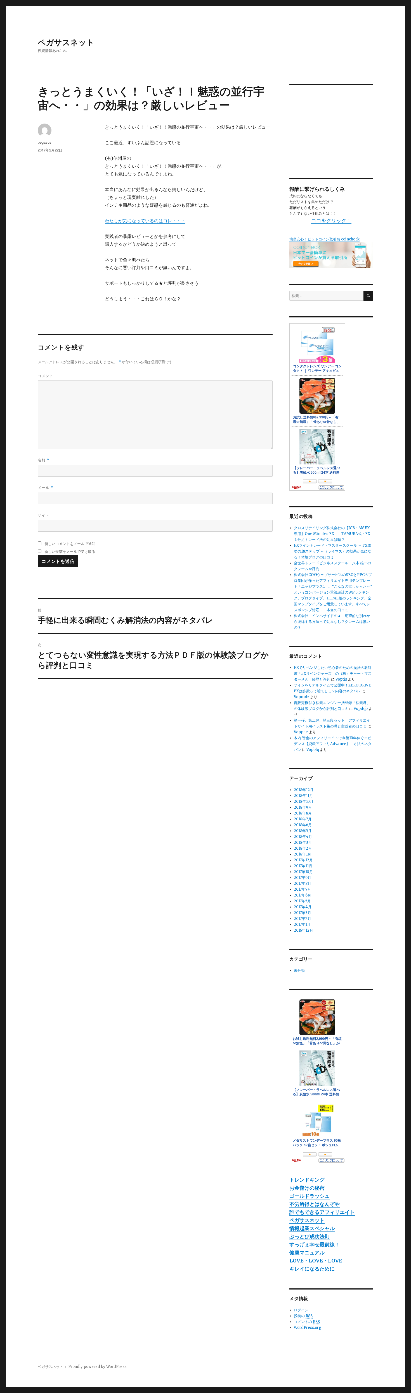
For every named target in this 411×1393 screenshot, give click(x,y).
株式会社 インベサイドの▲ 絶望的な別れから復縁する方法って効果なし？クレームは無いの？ (332, 621)
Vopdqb (361, 708)
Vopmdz (301, 697)
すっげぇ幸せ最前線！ (314, 1244)
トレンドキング (307, 1180)
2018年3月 (303, 842)
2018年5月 (302, 830)
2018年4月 (303, 836)
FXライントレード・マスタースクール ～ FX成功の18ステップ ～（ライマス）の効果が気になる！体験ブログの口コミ (332, 551)
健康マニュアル (307, 1252)
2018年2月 (303, 848)
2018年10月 (303, 801)
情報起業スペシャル (312, 1228)
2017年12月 (303, 860)
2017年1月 (302, 924)
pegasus (44, 142)
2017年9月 (302, 877)
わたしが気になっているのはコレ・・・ (145, 220)
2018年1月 (302, 854)
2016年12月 (303, 930)
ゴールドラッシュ (309, 1196)
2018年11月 (303, 795)
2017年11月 (303, 866)
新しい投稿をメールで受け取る (69, 551)
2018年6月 (303, 825)
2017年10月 (303, 871)
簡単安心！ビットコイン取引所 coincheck (324, 239)
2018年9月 (303, 807)
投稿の (303, 1316)
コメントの (307, 1321)
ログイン (301, 1310)
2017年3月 (302, 912)
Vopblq (312, 749)
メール (45, 487)
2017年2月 (302, 918)
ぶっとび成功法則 (309, 1236)
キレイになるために (312, 1269)
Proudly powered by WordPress (97, 1366)
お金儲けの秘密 (307, 1188)
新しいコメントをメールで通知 (69, 543)
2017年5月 (302, 901)
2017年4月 (302, 907)
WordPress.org (307, 1327)
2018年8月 (303, 813)
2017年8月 (302, 883)
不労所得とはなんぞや (314, 1204)
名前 (43, 459)
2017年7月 (302, 889)
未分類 (299, 970)
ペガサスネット (66, 42)
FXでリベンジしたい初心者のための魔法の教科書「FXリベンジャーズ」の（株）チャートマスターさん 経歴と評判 (333, 673)
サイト (43, 515)
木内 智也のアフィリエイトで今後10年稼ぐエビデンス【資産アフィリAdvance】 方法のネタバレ (333, 744)
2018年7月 (302, 819)
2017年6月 (302, 895)
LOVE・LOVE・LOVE (315, 1260)
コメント (45, 375)
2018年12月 (303, 789)
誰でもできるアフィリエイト (322, 1212)
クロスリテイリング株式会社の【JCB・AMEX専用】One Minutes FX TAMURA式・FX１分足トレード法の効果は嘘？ (332, 534)
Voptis (341, 679)
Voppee (301, 732)
